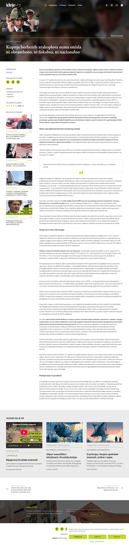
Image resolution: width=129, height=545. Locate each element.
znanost (10, 97)
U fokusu (62, 5)
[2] (9, 106)
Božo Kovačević (117, 36)
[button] (21, 445)
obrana (10, 94)
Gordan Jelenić (52, 469)
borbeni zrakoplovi (15, 92)
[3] (11, 106)
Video (80, 5)
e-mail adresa (71, 511)
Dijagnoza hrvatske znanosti (22, 459)
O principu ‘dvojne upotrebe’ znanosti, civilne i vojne (103, 456)
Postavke (117, 537)
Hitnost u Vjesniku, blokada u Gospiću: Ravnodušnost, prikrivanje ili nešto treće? (17, 193)
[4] (14, 106)
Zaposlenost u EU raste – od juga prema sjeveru (107, 488)
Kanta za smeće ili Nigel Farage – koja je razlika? (16, 165)
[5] (16, 106)
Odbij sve (97, 537)
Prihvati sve (78, 537)
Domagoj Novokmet (13, 469)
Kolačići (92, 541)
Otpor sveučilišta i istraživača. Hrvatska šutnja (61, 456)
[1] (7, 106)
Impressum (64, 534)
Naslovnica (53, 5)
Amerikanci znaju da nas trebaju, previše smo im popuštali (14, 222)
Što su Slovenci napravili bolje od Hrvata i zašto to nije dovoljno (16, 136)
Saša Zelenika (92, 469)
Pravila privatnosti (99, 541)
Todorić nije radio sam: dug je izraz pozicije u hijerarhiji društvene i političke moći (21, 489)
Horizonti (71, 5)
